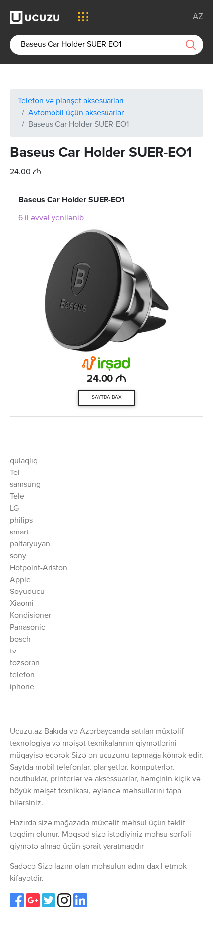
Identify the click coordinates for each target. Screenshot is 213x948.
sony (18, 556)
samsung (25, 485)
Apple (20, 580)
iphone (22, 687)
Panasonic (27, 628)
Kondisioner (30, 616)
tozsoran (25, 663)
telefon (22, 675)
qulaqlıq (24, 461)
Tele (17, 497)
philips (21, 521)
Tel (15, 473)
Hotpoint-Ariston (38, 568)
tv (13, 651)
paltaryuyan (30, 544)
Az (198, 17)
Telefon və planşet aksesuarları (71, 101)
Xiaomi (22, 604)
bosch (20, 640)
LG (14, 509)
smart (19, 532)
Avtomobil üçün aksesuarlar (76, 113)
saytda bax (107, 397)
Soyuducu (27, 592)
